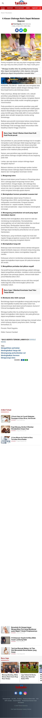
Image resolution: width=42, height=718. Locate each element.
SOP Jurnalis (8, 700)
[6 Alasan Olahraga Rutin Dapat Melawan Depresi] (17, 30)
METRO (28, 8)
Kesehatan (9, 13)
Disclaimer (21, 702)
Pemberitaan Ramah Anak (29, 700)
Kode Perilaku (17, 700)
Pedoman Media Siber (29, 698)
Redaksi (19, 698)
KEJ (37, 698)
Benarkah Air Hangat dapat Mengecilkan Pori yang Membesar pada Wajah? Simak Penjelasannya (24, 629)
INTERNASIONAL (19, 8)
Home (3, 13)
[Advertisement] (21, 387)
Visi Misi (13, 698)
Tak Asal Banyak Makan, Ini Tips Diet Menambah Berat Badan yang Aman (24, 650)
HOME (3, 8)
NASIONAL (10, 8)
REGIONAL (34, 8)
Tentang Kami (6, 698)
